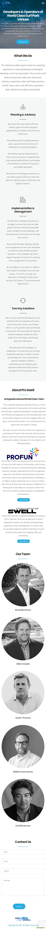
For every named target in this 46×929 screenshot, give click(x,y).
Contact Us (23, 42)
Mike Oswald (22, 663)
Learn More (23, 500)
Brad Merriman (23, 609)
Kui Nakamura (23, 825)
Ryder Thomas (23, 717)
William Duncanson (23, 771)
